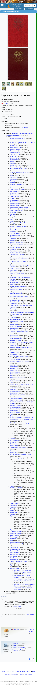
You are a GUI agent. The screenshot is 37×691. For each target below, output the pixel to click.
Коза (11, 188)
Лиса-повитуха (14, 146)
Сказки (15, 645)
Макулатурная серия (19, 647)
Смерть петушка (15, 196)
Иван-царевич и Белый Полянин (19, 296)
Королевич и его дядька (17, 254)
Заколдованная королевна (17, 395)
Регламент (18, 671)
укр (13, 671)
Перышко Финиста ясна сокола (19, 356)
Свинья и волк (14, 177)
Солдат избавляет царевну (18, 286)
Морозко (12, 231)
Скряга (12, 565)
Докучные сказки (15, 568)
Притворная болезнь (16, 338)
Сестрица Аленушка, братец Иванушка (21, 384)
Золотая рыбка (14, 203)
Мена (11, 540)
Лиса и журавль (14, 160)
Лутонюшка (13, 538)
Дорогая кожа (14, 559)
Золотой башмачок (15, 405)
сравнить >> (4, 596)
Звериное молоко (15, 337)
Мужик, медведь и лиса (16, 153)
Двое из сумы (14, 324)
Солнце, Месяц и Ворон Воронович (20, 223)
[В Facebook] (31, 659)
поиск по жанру (19, 8)
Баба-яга (12, 240)
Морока (12, 510)
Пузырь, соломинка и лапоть (18, 216)
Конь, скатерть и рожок (16, 321)
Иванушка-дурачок (15, 533)
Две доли (12, 416)
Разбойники (13, 452)
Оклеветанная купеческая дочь (19, 447)
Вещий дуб (13, 558)
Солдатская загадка (16, 531)
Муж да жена (13, 556)
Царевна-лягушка (15, 391)
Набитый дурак (14, 537)
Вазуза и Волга (14, 230)
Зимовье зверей (14, 191)
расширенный (29, 8)
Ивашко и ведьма (15, 247)
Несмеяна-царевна (15, 407)
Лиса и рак (13, 161)
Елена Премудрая (15, 359)
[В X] (33, 659)
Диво (11, 375)
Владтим (29, 614)
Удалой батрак (14, 547)
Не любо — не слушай (16, 544)
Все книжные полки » (31, 629)
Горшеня (12, 438)
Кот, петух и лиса (15, 165)
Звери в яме (13, 156)
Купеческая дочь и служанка (18, 261)
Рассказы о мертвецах (16, 458)
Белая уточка (14, 388)
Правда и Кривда (15, 253)
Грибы (12, 221)
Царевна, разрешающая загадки (19, 361)
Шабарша (13, 284)
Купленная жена (15, 352)
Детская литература (18, 649)
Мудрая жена (14, 345)
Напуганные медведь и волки (18, 168)
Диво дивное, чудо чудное (17, 377)
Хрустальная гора (15, 300)
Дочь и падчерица (15, 235)
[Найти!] (34, 5)
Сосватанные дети (15, 444)
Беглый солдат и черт (16, 289)
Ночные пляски (14, 409)
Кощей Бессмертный (16, 293)
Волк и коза (13, 179)
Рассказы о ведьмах (16, 488)
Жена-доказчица (15, 554)
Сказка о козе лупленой (17, 189)
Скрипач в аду (14, 505)
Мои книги (15, 643)
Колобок (12, 163)
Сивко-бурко (13, 317)
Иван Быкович (14, 270)
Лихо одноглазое (15, 412)
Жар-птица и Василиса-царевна (19, 309)
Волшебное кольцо (15, 330)
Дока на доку (13, 512)
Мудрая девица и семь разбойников (20, 454)
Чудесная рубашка (15, 340)
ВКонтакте (14, 674)
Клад (11, 382)
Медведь (12, 182)
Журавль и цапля (15, 200)
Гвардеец (16, 629)
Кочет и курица (14, 195)
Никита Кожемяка (15, 282)
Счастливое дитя (15, 381)
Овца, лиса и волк (15, 154)
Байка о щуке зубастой (16, 210)
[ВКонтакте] (29, 659)
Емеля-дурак (13, 303)
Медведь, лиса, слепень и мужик (19, 172)
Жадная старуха (15, 205)
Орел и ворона (14, 202)
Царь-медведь (14, 335)
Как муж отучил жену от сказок (19, 561)
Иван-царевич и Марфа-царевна (19, 258)
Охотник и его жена (15, 372)
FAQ (23, 671)
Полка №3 (15, 650)
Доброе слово (14, 445)
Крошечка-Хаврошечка (16, 237)
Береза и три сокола (16, 400)
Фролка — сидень (15, 268)
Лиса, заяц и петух (15, 147)
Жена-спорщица (15, 552)
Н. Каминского (24, 127)
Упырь (12, 486)
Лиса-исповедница (15, 149)
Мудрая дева (13, 442)
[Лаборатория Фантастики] (8, 6)
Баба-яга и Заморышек (16, 244)
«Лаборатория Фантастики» (22, 685)
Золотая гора (14, 366)
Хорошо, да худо (15, 542)
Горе (11, 414)
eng (8, 671)
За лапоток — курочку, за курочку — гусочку (22, 142)
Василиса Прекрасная (16, 242)
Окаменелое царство (16, 398)
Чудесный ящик (14, 328)
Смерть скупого (14, 503)
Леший (12, 509)
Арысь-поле (13, 389)
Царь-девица (13, 354)
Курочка (12, 198)
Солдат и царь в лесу (16, 451)
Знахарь (12, 514)
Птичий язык (13, 370)
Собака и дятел (14, 193)
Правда (7, 103)
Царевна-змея (14, 393)
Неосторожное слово (16, 351)
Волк (11, 175)
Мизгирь (12, 214)
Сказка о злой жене (15, 551)
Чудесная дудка (14, 368)
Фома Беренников (15, 549)
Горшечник (13, 507)
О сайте (4, 671)
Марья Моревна (14, 295)
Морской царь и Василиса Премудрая (21, 347)
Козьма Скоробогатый (16, 302)
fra (10, 671)
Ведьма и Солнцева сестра (18, 226)
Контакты (28, 671)
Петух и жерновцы (15, 326)
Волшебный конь (15, 319)
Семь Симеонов (14, 281)
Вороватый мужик (15, 530)
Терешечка (13, 249)
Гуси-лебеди (13, 251)
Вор (11, 516)
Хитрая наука (14, 374)
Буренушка (13, 238)
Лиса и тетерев (14, 158)
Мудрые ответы (14, 440)
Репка (11, 219)
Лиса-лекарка (14, 151)
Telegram (20, 674)
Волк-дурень (13, 181)
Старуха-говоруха (15, 233)
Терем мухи (13, 212)
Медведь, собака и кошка (17, 184)
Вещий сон (13, 365)
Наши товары (28, 674)
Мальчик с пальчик (15, 410)
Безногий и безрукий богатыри (19, 331)
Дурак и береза (14, 535)
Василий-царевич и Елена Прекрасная (21, 423)
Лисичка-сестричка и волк (17, 139)
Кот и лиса (13, 167)
